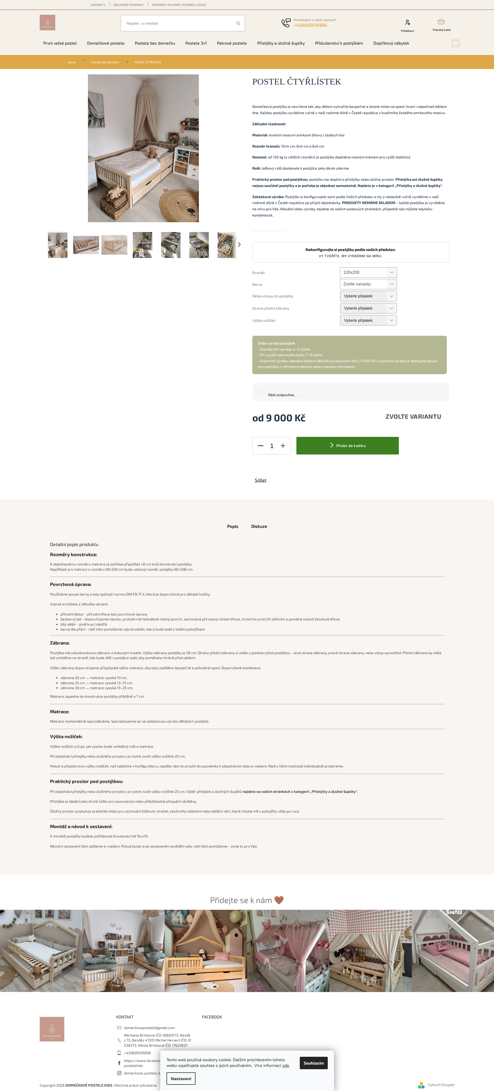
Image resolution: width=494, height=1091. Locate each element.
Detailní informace (267, 231)
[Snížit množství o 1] (260, 447)
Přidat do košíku (351, 445)
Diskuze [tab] (259, 526)
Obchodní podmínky (128, 4)
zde (285, 1065)
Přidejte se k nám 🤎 (247, 900)
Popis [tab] (232, 526)
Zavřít (279, 477)
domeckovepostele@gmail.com (149, 1027)
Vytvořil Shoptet (441, 1085)
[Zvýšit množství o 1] (283, 447)
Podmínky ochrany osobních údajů (179, 4)
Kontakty (98, 4)
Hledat (237, 23)
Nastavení (181, 1078)
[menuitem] (60, 43)
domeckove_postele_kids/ (145, 1073)
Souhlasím (314, 1062)
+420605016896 (137, 1053)
